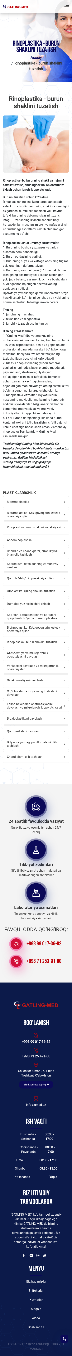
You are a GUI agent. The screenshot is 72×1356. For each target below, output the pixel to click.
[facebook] (24, 1255)
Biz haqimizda (36, 1281)
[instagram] (38, 1255)
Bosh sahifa (36, 1327)
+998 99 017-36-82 (43, 944)
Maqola (36, 1309)
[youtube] (45, 1255)
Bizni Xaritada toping (35, 1084)
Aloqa (36, 1318)
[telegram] (31, 1255)
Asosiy (36, 57)
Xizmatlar (36, 1300)
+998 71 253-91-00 (43, 961)
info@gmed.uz (36, 1105)
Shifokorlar (36, 1290)
